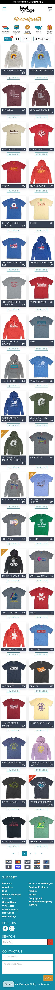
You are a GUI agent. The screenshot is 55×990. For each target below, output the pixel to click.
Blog (4, 891)
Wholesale (8, 906)
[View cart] (50, 9)
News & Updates (11, 894)
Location (7, 898)
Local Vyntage (20, 984)
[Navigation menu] (4, 9)
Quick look (13, 78)
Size (17, 39)
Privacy (33, 891)
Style (27, 39)
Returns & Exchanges (41, 883)
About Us (7, 887)
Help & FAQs (9, 916)
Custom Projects (38, 887)
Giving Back (9, 902)
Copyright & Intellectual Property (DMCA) (40, 901)
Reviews (7, 883)
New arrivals (42, 39)
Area (8, 38)
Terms (32, 894)
